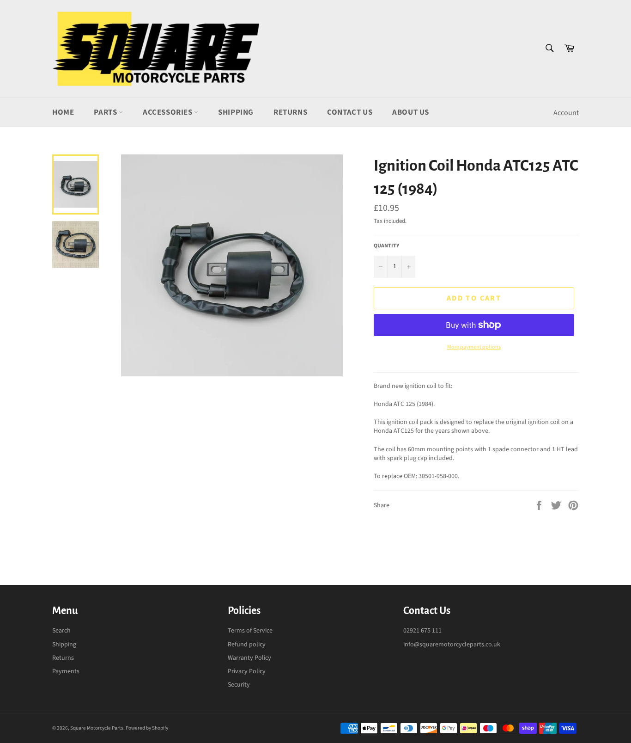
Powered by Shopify (147, 728)
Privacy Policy (247, 671)
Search (61, 630)
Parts (106, 112)
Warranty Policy (249, 658)
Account (566, 113)
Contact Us (349, 112)
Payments (65, 671)
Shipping (236, 112)
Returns (290, 112)
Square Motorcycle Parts (96, 728)
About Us (410, 112)
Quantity (386, 246)
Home (63, 112)
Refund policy (247, 644)
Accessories (168, 112)
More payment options (474, 347)
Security (239, 684)
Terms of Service (250, 630)
